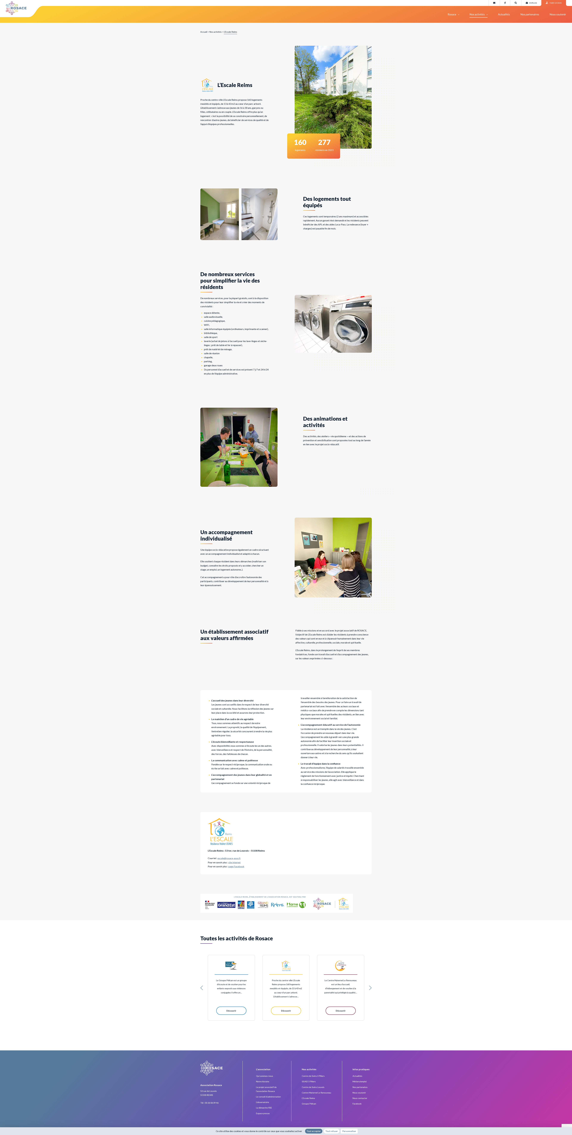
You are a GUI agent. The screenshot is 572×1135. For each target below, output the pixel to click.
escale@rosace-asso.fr (229, 858)
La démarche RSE (264, 1107)
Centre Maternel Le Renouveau (316, 1092)
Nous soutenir (558, 14)
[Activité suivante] (370, 987)
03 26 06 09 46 (212, 1102)
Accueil (203, 32)
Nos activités (477, 14)
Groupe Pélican (309, 1103)
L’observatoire (262, 1102)
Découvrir (231, 1010)
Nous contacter (360, 1098)
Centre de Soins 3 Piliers (313, 1076)
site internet (234, 862)
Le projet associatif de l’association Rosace (266, 1089)
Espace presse (263, 1113)
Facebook (357, 1103)
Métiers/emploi (360, 1081)
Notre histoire (262, 1081)
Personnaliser (349, 1131)
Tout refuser (331, 1131)
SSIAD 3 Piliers (309, 1081)
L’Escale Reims (308, 1098)
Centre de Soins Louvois (313, 1087)
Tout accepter (314, 1131)
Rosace (452, 14)
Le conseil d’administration (268, 1096)
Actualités (504, 14)
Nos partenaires (529, 14)
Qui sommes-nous (264, 1076)
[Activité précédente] (201, 987)
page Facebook (236, 866)
